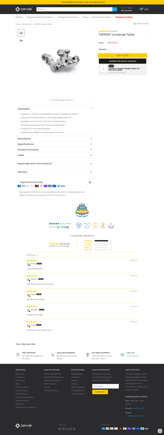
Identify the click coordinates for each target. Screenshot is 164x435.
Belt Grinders (49, 384)
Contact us (20, 377)
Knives (86, 17)
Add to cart (122, 55)
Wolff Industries (78, 387)
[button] (104, 31)
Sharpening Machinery (67, 17)
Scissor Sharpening (52, 380)
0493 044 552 (142, 24)
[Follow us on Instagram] (63, 428)
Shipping (19, 404)
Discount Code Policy (25, 397)
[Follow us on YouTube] (67, 428)
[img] (32, 261)
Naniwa (74, 384)
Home (18, 24)
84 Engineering (77, 391)
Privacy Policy (21, 391)
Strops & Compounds (101, 17)
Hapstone (75, 377)
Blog (17, 384)
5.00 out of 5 (65, 244)
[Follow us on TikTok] (70, 428)
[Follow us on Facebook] (59, 428)
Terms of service (23, 387)
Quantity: (103, 49)
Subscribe (100, 392)
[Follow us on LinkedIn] (74, 428)
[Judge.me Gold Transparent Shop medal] (95, 225)
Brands (19, 17)
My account (126, 10)
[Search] (114, 9)
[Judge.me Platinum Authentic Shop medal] (87, 225)
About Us (19, 374)
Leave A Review (22, 401)
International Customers (26, 407)
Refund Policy (21, 394)
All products (27, 24)
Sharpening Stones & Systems (40, 17)
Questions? (20, 380)
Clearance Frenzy (51, 391)
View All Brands (78, 394)
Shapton (74, 380)
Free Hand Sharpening (53, 377)
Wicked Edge (77, 374)
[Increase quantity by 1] (120, 49)
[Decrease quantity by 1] (110, 49)
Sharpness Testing (123, 17)
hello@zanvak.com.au (135, 416)
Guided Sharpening (52, 374)
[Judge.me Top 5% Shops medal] (111, 225)
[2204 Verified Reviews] (82, 218)
